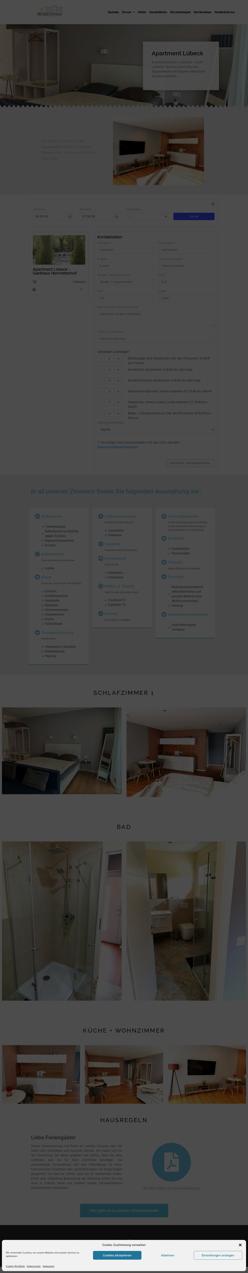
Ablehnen (167, 1255)
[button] (240, 1245)
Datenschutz (34, 1266)
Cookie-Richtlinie (15, 1266)
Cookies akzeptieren (117, 1255)
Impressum (48, 1266)
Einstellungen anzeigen (218, 1255)
